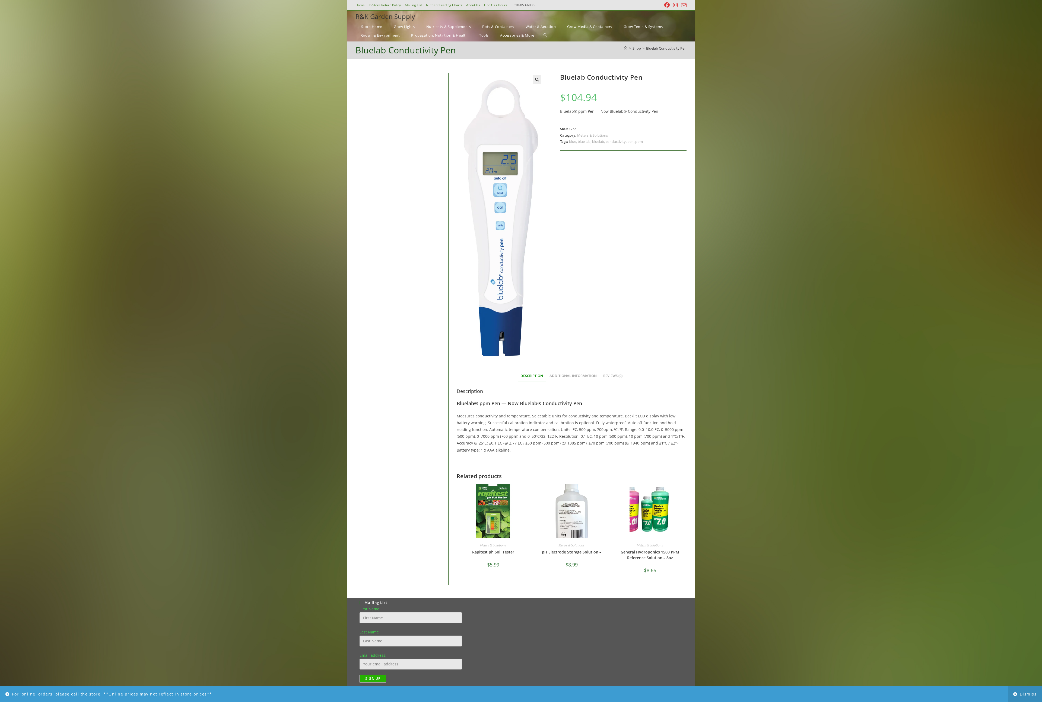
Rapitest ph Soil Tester (493, 552)
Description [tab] (531, 375)
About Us (473, 5)
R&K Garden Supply (385, 16)
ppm (639, 141)
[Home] (625, 48)
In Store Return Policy (385, 5)
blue (572, 141)
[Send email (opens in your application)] (683, 5)
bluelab (598, 141)
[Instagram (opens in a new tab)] (675, 5)
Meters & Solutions (592, 135)
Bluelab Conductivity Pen (666, 48)
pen (630, 141)
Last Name (369, 632)
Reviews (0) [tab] (612, 375)
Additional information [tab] (573, 375)
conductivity (616, 141)
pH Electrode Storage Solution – (571, 552)
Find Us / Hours (495, 5)
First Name (369, 608)
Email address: (373, 655)
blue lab (584, 141)
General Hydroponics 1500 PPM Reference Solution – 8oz (650, 554)
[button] (537, 79)
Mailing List (413, 5)
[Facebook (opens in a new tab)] (667, 5)
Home (360, 5)
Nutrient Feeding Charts (444, 5)
